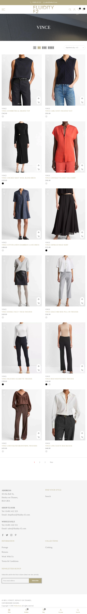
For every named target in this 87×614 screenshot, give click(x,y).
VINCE (4, 108)
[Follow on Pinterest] (16, 535)
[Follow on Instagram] (11, 535)
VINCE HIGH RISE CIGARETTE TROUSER (17, 379)
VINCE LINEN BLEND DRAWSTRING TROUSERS (19, 446)
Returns (5, 552)
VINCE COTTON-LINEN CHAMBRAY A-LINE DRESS (20, 245)
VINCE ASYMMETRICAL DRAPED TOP (16, 111)
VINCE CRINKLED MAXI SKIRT (56, 245)
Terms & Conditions (10, 561)
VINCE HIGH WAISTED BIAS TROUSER (59, 379)
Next (51, 462)
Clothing (48, 547)
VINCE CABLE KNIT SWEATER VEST (58, 111)
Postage (5, 547)
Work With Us (8, 556)
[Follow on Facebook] (3, 535)
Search (48, 496)
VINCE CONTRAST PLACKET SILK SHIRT (60, 178)
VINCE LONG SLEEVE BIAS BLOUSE (58, 446)
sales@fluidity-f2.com (51, 2)
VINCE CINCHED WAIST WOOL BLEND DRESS (19, 178)
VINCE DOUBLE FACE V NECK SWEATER (17, 312)
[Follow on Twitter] (7, 535)
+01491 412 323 (36, 2)
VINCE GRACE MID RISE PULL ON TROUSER (61, 312)
